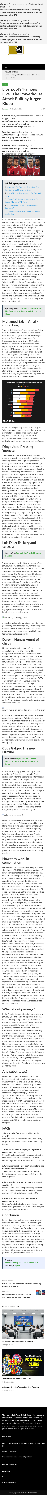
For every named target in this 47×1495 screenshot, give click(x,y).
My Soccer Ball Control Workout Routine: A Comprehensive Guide (21, 761)
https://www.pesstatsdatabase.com (21, 1262)
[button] (5, 67)
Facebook (6, 1471)
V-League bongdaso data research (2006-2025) (18, 1341)
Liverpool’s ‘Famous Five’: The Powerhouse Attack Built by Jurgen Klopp (23, 311)
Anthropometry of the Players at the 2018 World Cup (20, 1387)
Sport (5, 84)
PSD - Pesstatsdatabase (29, 1493)
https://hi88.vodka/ (9, 1482)
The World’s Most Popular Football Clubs (16, 1379)
